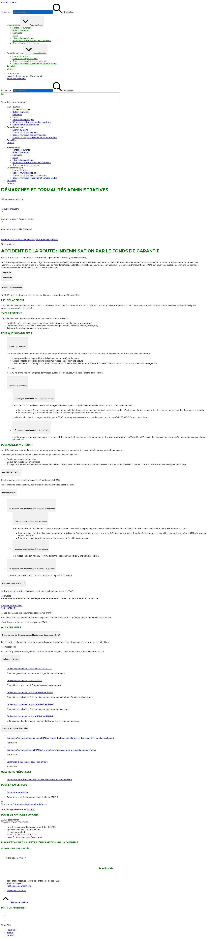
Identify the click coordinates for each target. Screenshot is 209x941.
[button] (12, 287)
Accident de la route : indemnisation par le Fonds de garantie (29, 239)
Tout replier (6, 272)
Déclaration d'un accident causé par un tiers (27, 762)
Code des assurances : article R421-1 (24, 680)
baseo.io (31, 809)
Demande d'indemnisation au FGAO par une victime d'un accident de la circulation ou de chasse (51, 750)
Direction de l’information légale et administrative (24, 804)
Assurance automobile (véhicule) (16, 229)
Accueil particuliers (10, 209)
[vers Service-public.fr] (12, 199)
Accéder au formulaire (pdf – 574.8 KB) (11, 607)
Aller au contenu (8, 2)
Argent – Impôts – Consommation (17, 219)
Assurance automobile (17, 792)
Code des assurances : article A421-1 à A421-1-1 (30, 716)
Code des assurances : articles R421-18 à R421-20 (30, 704)
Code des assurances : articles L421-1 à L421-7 (29, 668)
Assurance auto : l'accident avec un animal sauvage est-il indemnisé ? (39, 779)
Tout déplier (7, 277)
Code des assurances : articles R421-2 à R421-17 (30, 692)
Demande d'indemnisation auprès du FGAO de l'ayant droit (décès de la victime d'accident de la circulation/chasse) (60, 738)
